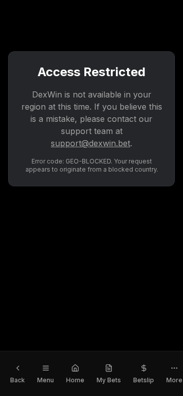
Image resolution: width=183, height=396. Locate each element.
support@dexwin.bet (90, 143)
